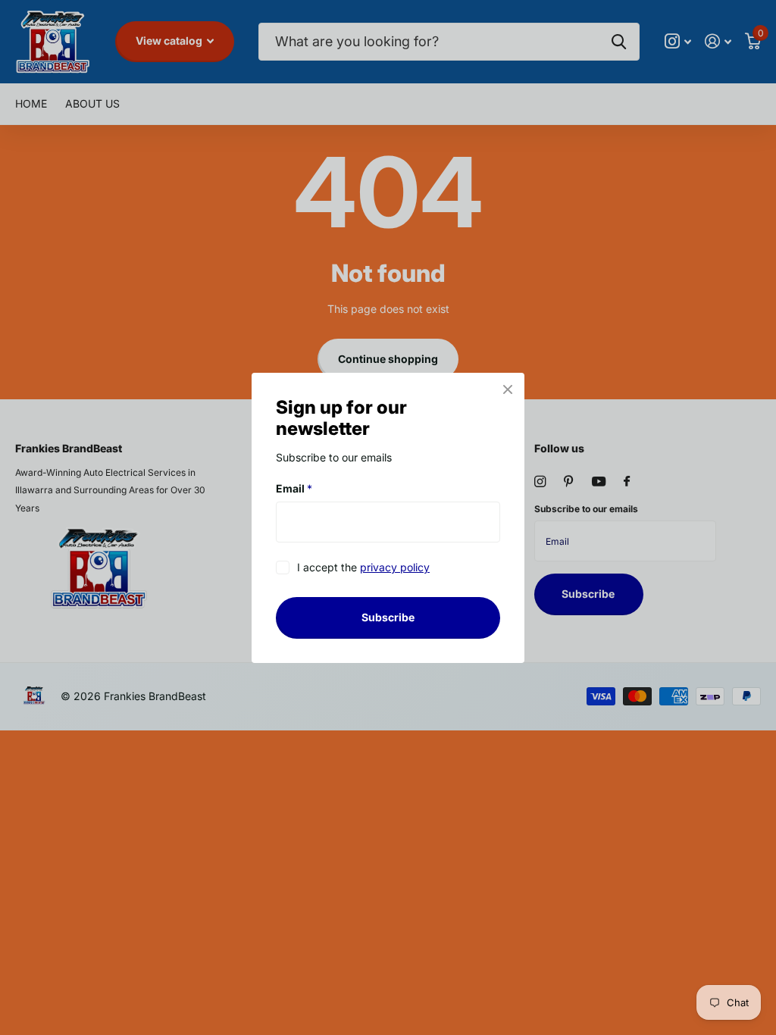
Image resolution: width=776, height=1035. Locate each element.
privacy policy (395, 567)
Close (507, 389)
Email (294, 488)
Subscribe (388, 617)
